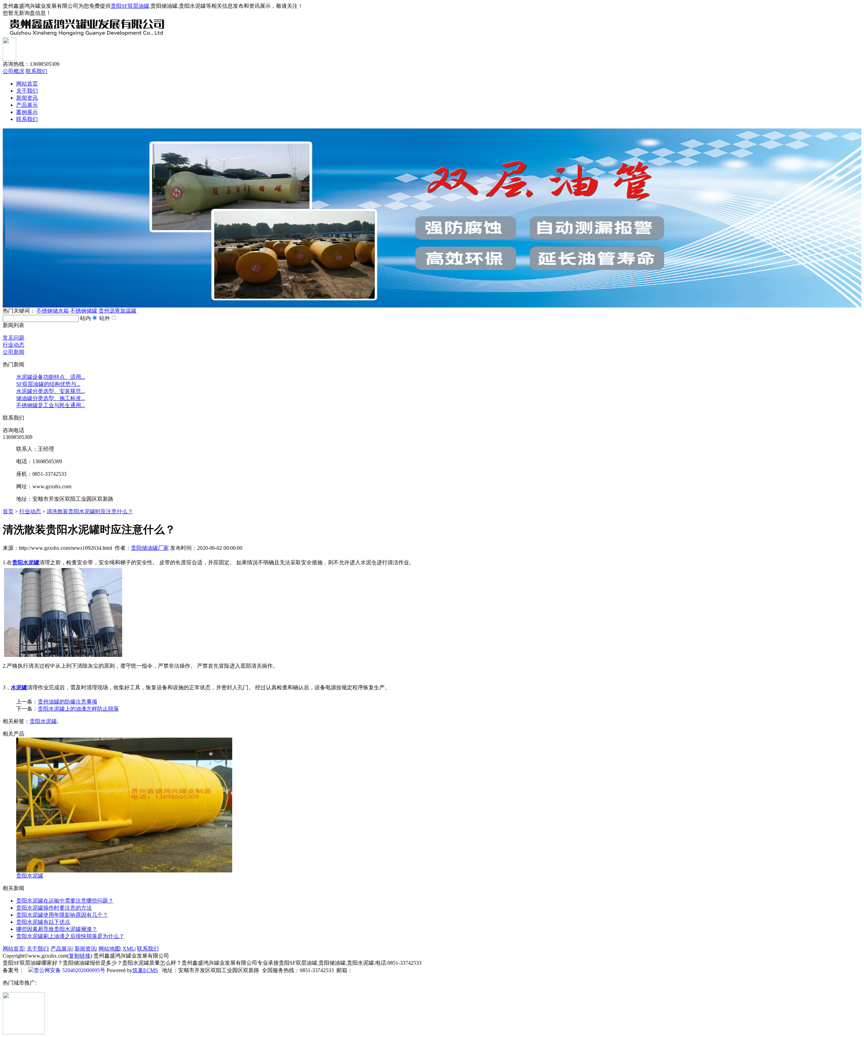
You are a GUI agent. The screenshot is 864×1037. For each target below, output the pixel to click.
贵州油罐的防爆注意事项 (67, 702)
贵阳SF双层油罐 (130, 6)
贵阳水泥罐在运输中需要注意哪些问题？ (64, 901)
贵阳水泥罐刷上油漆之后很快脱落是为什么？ (70, 936)
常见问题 (13, 338)
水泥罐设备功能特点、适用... (50, 377)
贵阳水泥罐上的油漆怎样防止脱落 (78, 709)
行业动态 (13, 345)
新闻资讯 (27, 98)
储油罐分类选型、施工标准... (50, 398)
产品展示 (27, 105)
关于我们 (27, 91)
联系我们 (36, 71)
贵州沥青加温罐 (117, 311)
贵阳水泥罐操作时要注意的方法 (54, 908)
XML (129, 949)
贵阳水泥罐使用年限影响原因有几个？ (62, 915)
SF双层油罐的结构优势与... (48, 384)
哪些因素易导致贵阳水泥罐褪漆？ (56, 929)
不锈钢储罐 (83, 311)
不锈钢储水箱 (52, 311)
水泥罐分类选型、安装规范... (50, 391)
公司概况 (13, 71)
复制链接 (79, 956)
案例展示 (27, 112)
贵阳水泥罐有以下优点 (43, 922)
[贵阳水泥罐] (124, 870)
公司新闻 (13, 352)
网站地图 (109, 949)
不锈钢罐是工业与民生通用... (50, 405)
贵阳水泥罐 (43, 721)
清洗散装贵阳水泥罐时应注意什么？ (90, 511)
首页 (8, 511)
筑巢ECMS (145, 970)
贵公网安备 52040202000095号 (69, 970)
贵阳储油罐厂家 (150, 548)
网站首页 (27, 84)
